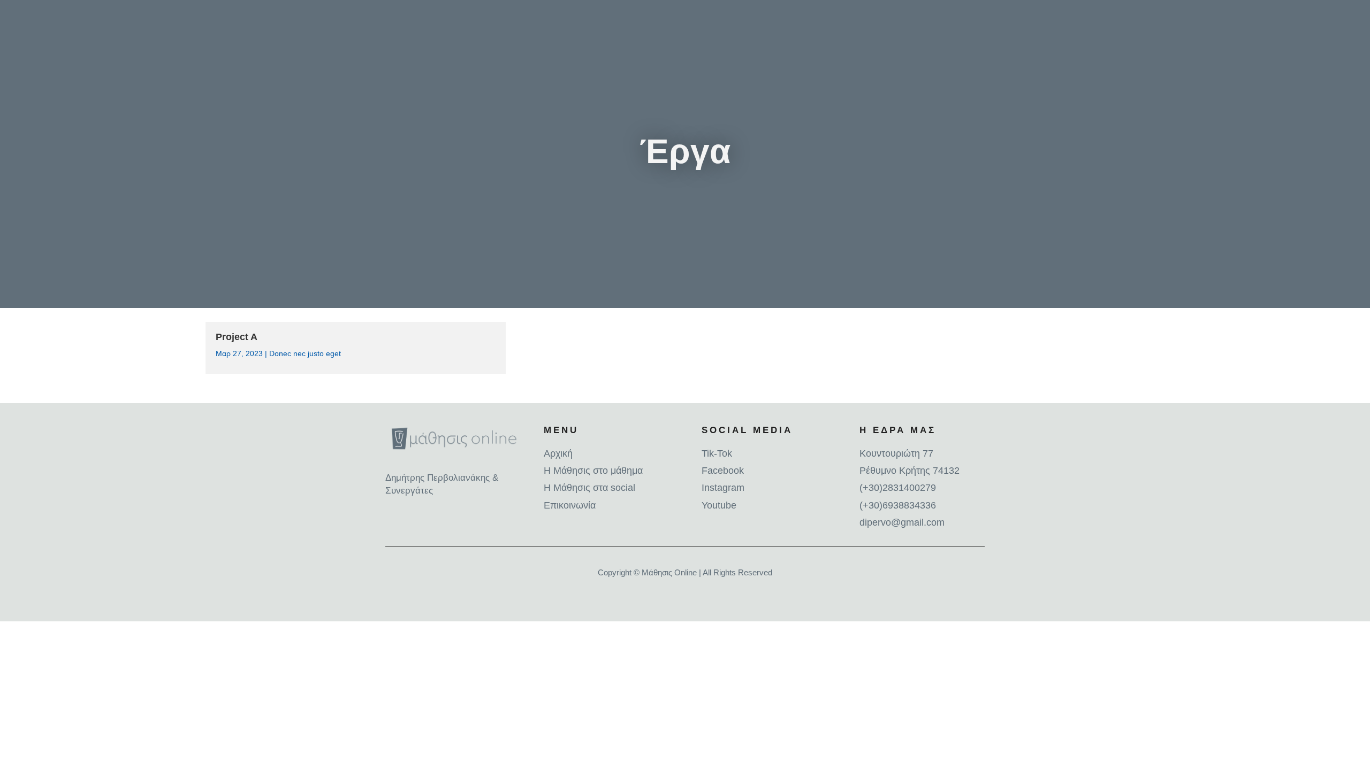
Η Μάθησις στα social (589, 487)
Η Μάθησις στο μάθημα (593, 470)
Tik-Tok (717, 453)
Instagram (723, 487)
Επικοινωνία (570, 505)
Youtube (719, 505)
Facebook (723, 470)
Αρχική (558, 453)
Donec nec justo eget (305, 353)
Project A (236, 337)
